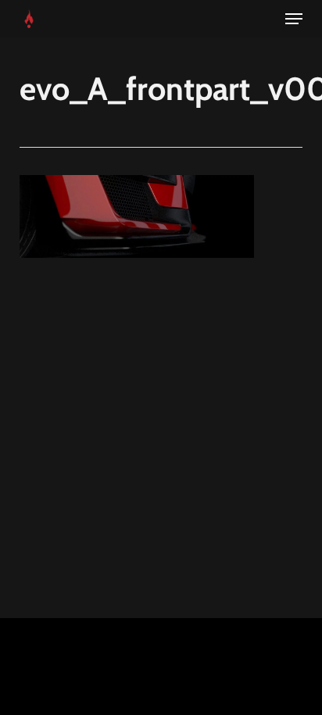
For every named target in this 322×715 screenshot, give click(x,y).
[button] (293, 19)
